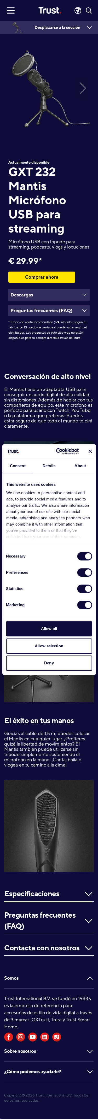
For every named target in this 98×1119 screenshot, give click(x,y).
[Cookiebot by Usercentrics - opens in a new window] (58, 451)
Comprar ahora (42, 277)
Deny (49, 663)
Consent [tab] (18, 466)
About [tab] (80, 466)
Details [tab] (49, 466)
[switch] (84, 572)
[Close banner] (90, 451)
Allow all (49, 628)
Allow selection (49, 646)
